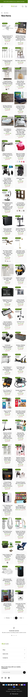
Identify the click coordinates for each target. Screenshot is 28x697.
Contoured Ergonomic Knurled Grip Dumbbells (7, 346)
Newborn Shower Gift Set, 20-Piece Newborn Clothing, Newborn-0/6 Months (20, 460)
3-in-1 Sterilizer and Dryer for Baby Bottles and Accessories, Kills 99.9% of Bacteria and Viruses (7, 509)
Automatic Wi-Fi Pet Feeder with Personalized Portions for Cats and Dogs (20, 606)
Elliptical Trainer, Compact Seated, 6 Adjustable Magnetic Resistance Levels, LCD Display (20, 557)
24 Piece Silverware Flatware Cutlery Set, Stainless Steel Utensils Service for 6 (20, 38)
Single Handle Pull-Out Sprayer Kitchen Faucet (7, 155)
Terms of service (18, 681)
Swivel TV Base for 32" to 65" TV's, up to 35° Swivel (20, 230)
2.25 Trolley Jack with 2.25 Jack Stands (20, 368)
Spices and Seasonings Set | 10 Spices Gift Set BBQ (20, 507)
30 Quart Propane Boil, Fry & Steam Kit (20, 483)
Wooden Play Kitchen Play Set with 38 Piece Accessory (21, 435)
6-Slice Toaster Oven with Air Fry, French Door (20, 301)
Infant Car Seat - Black (21, 179)
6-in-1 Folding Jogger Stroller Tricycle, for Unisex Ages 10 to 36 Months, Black (7, 181)
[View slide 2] (13, 635)
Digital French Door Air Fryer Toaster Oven (7, 301)
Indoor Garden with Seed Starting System (7, 556)
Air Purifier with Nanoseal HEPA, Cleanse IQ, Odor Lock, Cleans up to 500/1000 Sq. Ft (20, 582)
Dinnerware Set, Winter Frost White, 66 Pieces (7, 580)
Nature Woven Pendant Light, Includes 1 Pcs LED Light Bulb (20, 83)
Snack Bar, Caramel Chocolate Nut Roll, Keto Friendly (20, 412)
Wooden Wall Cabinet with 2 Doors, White (7, 459)
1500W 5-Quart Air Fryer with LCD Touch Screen (20, 279)
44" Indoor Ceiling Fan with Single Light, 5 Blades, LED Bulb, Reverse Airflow (7, 253)
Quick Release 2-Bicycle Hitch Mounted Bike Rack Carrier (7, 369)
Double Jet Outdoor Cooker (20, 391)
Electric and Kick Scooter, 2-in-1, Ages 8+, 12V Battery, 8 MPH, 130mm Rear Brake (7, 435)
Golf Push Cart (20, 322)
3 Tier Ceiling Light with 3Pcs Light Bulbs (7, 279)
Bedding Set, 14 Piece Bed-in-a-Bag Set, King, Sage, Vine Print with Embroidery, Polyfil (20, 131)
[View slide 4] (16, 635)
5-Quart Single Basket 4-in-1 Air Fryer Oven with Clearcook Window (7, 484)
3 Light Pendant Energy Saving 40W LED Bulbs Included (7, 82)
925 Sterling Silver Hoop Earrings (7, 532)
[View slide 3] (15, 635)
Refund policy (8, 681)
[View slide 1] (11, 635)
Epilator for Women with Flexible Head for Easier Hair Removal (20, 533)
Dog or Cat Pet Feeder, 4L (7, 411)
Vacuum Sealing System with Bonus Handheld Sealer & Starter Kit (7, 323)
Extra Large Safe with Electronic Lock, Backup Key (7, 230)
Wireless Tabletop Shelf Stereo (20, 345)
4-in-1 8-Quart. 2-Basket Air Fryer (7, 391)
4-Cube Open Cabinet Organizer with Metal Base (20, 204)
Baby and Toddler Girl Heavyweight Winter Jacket (20, 155)
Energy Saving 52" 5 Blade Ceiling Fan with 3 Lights (7, 37)
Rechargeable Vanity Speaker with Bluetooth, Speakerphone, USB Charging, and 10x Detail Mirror (7, 206)
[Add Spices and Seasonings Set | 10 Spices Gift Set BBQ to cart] (24, 501)
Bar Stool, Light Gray (20, 60)
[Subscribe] (23, 662)
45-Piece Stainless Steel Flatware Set (7, 106)
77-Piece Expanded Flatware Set (7, 61)
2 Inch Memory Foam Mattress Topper (7, 130)
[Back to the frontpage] (1, 12)
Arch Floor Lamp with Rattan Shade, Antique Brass (20, 252)
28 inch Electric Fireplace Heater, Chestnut (7, 605)
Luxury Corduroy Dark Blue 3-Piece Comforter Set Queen (20, 107)
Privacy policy (13, 681)
